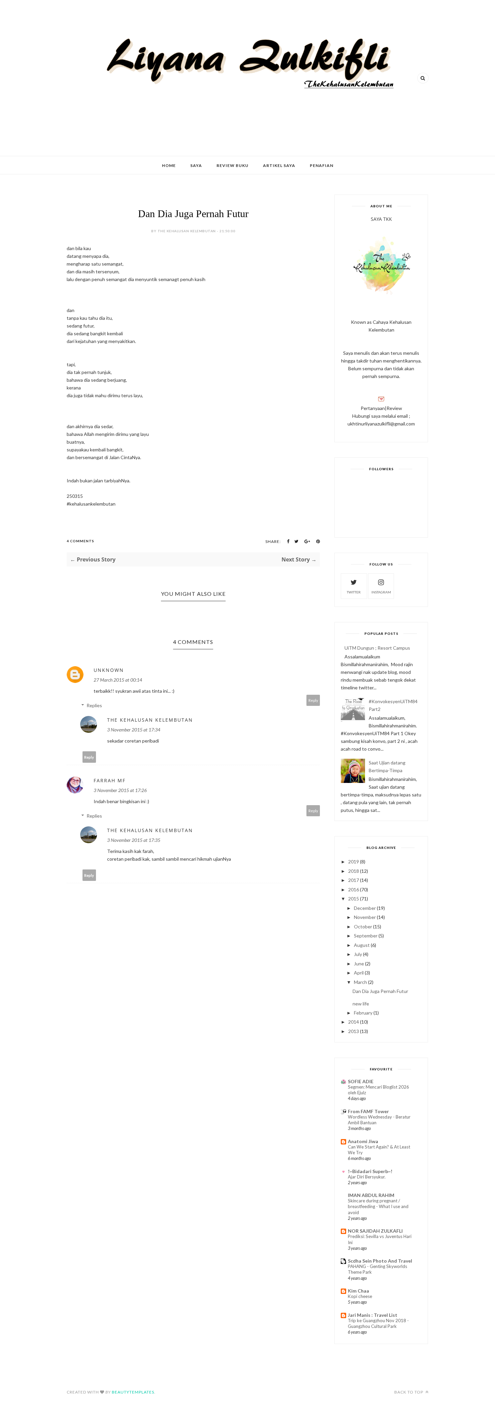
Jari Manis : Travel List (372, 1315)
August (362, 945)
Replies (94, 705)
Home (169, 165)
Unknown (109, 670)
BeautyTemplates (133, 1392)
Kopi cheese (360, 1296)
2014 (353, 1022)
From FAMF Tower (368, 1111)
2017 (353, 880)
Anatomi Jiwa (363, 1141)
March (360, 982)
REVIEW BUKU (233, 165)
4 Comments (80, 541)
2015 (353, 898)
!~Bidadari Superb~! (370, 1171)
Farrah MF (110, 780)
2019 (353, 861)
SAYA (196, 165)
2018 (353, 871)
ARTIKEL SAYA (279, 165)
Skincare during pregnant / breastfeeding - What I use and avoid (378, 1206)
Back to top (409, 1392)
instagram (381, 592)
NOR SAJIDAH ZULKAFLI (375, 1231)
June (359, 963)
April (359, 972)
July (358, 954)
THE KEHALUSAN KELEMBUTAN (150, 720)
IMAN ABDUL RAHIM (371, 1195)
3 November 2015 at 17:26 (120, 790)
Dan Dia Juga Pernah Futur (380, 991)
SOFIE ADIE (360, 1081)
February (363, 1013)
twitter (354, 592)
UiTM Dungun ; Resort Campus (377, 648)
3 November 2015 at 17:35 (133, 840)
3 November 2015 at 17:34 (133, 729)
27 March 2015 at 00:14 (118, 680)
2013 (353, 1031)
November (365, 917)
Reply (313, 700)
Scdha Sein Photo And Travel (380, 1261)
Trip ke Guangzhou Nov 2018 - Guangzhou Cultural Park (378, 1323)
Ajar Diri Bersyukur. (367, 1176)
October (363, 926)
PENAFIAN (321, 165)
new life (361, 1003)
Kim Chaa (358, 1291)
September (365, 935)
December (365, 908)
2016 (353, 889)
